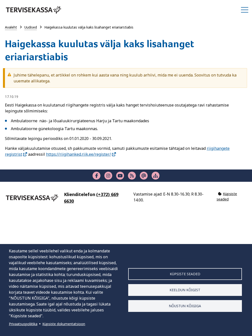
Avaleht (11, 27)
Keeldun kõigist (185, 290)
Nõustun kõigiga (185, 306)
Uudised (30, 27)
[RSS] (132, 175)
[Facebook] (96, 175)
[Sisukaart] (155, 175)
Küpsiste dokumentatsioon (63, 323)
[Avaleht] (33, 10)
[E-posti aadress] (144, 175)
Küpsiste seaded (185, 274)
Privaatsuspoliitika (23, 323)
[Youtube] (120, 175)
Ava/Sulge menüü (244, 9)
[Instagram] (108, 175)
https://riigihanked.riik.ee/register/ (78, 154)
